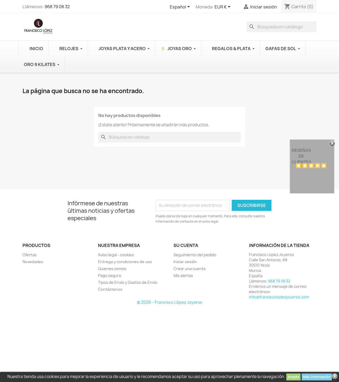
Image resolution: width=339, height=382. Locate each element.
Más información (317, 377)
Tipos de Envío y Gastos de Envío (127, 282)
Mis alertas (183, 275)
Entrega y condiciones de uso (125, 261)
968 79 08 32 (57, 7)
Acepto (293, 377)
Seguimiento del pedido (194, 254)
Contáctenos (110, 289)
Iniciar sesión (185, 261)
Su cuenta (185, 245)
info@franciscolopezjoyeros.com (279, 296)
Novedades (33, 261)
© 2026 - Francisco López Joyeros (169, 302)
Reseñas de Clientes (301, 156)
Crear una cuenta (189, 268)
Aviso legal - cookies (116, 254)
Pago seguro (109, 275)
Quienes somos (112, 268)
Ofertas (30, 254)
